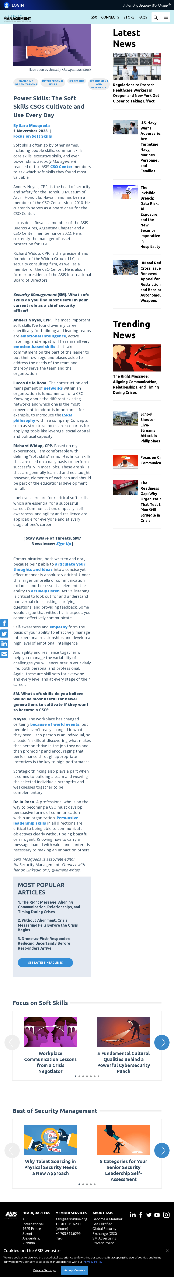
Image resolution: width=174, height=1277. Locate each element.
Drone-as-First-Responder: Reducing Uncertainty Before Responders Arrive (44, 943)
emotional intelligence (43, 335)
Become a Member (107, 1219)
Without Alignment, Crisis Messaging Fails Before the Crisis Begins (48, 925)
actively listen (45, 590)
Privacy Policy (103, 1243)
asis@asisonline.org (71, 1219)
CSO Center (61, 166)
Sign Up (63, 543)
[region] (87, 1260)
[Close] (167, 1250)
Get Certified (102, 1224)
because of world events (54, 724)
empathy (58, 626)
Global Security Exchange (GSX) (105, 1231)
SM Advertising (104, 1238)
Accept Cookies (74, 1270)
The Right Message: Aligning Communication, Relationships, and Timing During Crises (49, 907)
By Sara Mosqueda (31, 125)
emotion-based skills (34, 346)
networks (53, 388)
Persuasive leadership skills (45, 820)
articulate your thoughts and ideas (49, 566)
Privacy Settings (44, 1270)
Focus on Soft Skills (32, 136)
